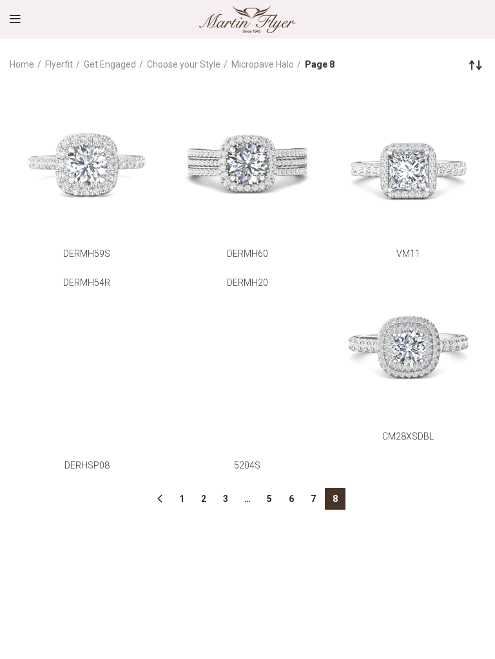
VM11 (408, 253)
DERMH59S (86, 253)
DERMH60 (247, 253)
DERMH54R (86, 282)
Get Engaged (110, 64)
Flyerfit (59, 64)
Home (22, 64)
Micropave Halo (262, 64)
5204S (247, 465)
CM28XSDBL (408, 436)
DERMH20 (247, 282)
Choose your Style (183, 64)
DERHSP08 (87, 465)
